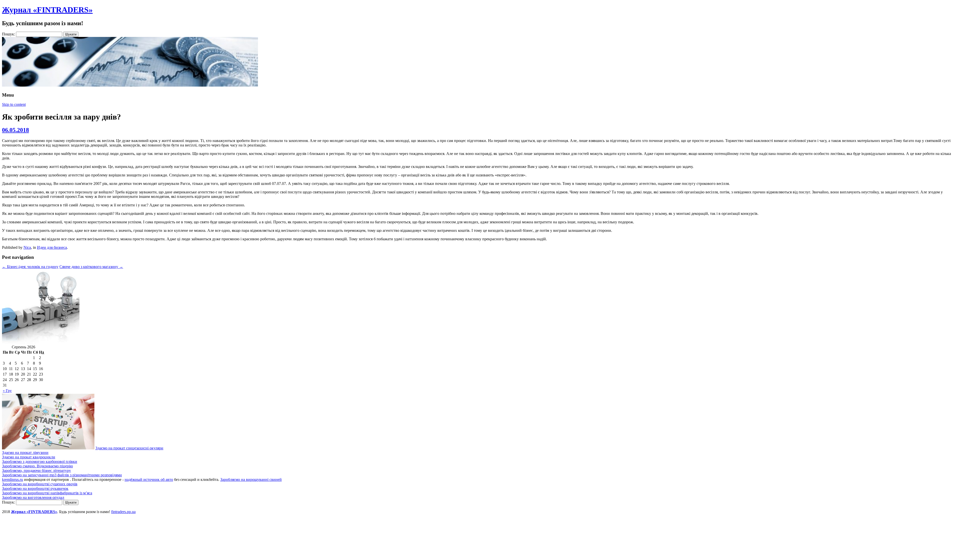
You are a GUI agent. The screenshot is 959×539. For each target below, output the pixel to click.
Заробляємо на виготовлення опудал (33, 497)
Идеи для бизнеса (52, 247)
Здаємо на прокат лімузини (25, 452)
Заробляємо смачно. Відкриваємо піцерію (37, 466)
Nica (27, 247)
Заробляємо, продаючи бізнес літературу (36, 470)
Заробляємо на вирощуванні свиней (251, 479)
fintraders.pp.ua (123, 512)
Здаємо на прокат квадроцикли (28, 457)
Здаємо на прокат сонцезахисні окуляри (129, 448)
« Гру (7, 391)
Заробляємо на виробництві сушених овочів (39, 484)
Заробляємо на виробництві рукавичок (35, 488)
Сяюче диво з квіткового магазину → (91, 267)
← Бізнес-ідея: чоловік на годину (30, 267)
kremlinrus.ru (12, 479)
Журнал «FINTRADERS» (47, 9)
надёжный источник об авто (149, 479)
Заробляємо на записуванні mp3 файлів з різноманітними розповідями (62, 475)
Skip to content (14, 104)
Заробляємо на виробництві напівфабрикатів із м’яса (47, 493)
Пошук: (8, 34)
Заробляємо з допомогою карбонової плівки (39, 461)
